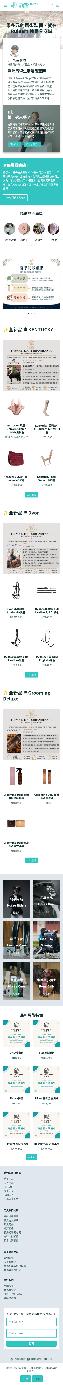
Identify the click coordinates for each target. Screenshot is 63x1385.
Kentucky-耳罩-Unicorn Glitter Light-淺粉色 (16, 429)
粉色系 (24, 239)
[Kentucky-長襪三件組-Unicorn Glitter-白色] (47, 407)
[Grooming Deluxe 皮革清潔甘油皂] (16, 824)
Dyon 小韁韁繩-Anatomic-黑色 (16, 610)
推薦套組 (9, 1228)
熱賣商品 (9, 1224)
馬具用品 (9, 1182)
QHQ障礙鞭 (17, 1052)
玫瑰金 (39, 239)
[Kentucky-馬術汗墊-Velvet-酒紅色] (16, 458)
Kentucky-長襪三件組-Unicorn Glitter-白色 (47, 429)
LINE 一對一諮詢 (13, 1294)
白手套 (53, 239)
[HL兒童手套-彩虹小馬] (46, 1125)
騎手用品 (9, 1178)
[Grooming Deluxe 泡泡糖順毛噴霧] (16, 776)
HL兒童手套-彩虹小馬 (46, 1144)
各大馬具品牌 (11, 1220)
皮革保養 (9, 1190)
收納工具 (9, 1194)
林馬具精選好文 (12, 1269)
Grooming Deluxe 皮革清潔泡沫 (47, 796)
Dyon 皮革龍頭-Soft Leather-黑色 (16, 658)
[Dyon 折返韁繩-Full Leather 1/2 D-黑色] (47, 590)
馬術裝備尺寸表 (12, 1261)
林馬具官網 (10, 1290)
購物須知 (9, 1257)
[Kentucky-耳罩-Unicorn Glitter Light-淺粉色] (16, 407)
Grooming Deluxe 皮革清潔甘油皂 (16, 844)
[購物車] (57, 5)
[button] (28, 245)
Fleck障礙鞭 (46, 1052)
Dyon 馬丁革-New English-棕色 (47, 658)
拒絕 (37, 1378)
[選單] (5, 5)
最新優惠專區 (11, 1216)
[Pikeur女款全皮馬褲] (16, 1125)
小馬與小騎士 (11, 1198)
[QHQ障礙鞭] (16, 1033)
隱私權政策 (10, 1297)
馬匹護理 (16, 980)
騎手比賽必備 (11, 1240)
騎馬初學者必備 (12, 1232)
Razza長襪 (16, 1098)
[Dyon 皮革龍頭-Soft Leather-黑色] (16, 638)
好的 (25, 1378)
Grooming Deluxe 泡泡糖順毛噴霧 (16, 796)
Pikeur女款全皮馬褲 (16, 1144)
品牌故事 (9, 1285)
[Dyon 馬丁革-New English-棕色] (47, 638)
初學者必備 (10, 239)
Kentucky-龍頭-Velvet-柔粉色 (47, 478)
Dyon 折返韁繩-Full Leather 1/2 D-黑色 (47, 610)
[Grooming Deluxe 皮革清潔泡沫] (47, 776)
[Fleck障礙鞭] (46, 1033)
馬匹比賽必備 (11, 1236)
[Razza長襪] (16, 1079)
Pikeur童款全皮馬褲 (46, 1098)
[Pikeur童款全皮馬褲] (46, 1079)
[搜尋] (52, 5)
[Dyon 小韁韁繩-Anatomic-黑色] (16, 590)
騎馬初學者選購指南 (15, 1266)
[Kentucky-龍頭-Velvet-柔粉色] (47, 458)
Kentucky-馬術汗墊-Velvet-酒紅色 (16, 478)
